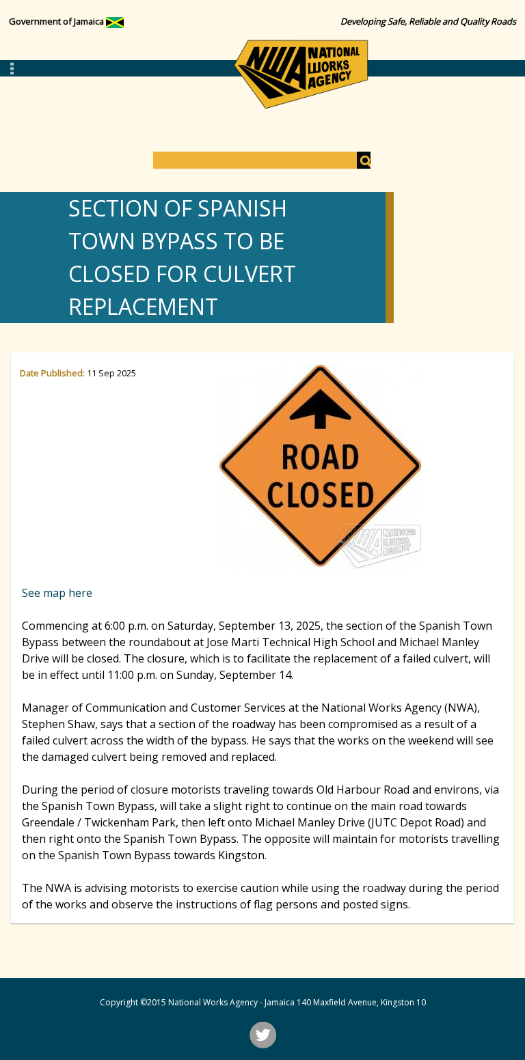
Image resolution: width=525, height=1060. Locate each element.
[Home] (300, 74)
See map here (57, 592)
